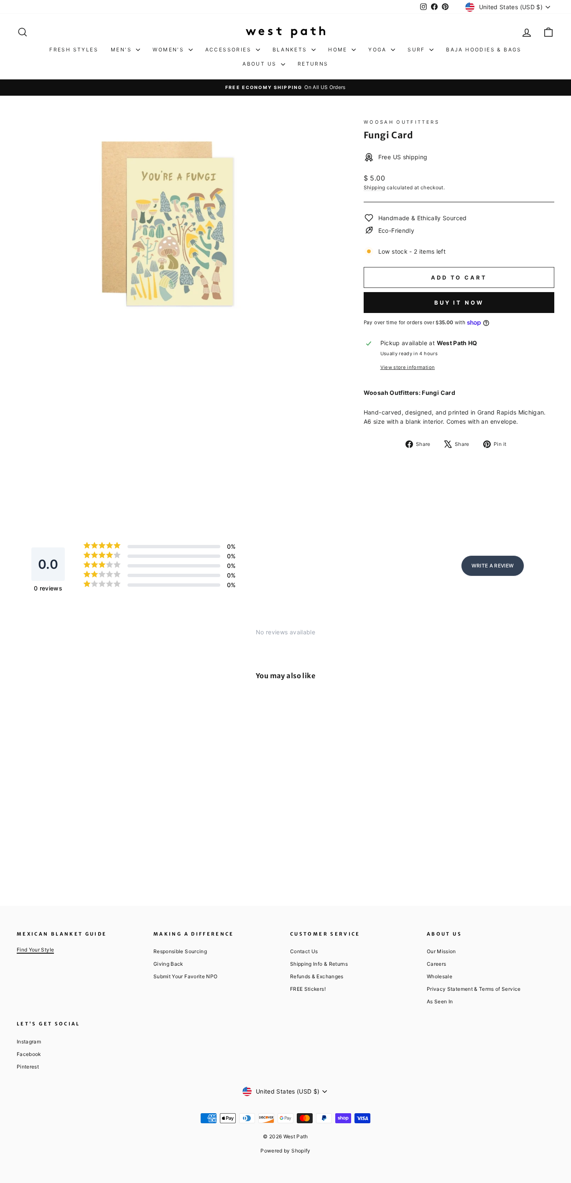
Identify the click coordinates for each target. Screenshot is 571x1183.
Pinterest (28, 1066)
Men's (122, 49)
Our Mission (441, 951)
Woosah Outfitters (401, 122)
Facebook (29, 1054)
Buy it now (459, 302)
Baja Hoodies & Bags (484, 49)
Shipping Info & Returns (319, 964)
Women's (169, 49)
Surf (417, 49)
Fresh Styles (73, 49)
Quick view (80, 820)
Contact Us (304, 951)
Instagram (29, 1041)
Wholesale (439, 976)
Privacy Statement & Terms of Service (474, 989)
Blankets (291, 49)
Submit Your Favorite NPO (185, 976)
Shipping (374, 187)
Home (338, 49)
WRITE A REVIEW (493, 565)
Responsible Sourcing (180, 951)
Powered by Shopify (285, 1150)
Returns (313, 64)
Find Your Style (35, 949)
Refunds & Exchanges (317, 976)
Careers (436, 964)
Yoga (378, 49)
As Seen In (440, 1001)
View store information (407, 367)
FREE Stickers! (308, 989)
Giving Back (168, 964)
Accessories (229, 49)
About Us (260, 64)
